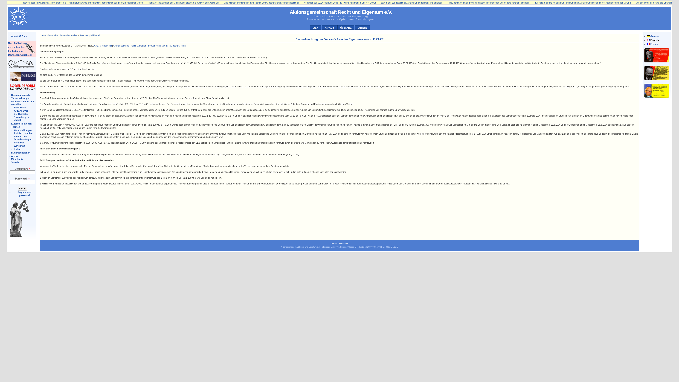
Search (15, 162)
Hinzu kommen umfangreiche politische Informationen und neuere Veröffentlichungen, (467, 3)
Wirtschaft (19, 145)
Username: (22, 168)
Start (315, 27)
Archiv (14, 156)
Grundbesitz (106, 46)
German (654, 36)
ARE (96, 46)
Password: (22, 178)
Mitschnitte (17, 159)
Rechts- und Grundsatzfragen (23, 138)
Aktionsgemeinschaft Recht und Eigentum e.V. (341, 12)
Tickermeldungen (20, 98)
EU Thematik (21, 114)
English (654, 40)
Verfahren (19, 142)
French (654, 44)
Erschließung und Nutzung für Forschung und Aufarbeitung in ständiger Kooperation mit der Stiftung (562, 3)
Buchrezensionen (20, 152)
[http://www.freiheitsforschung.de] (21, 68)
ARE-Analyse (21, 110)
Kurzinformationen (21, 123)
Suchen (362, 27)
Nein (183, 46)
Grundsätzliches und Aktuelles (62, 35)
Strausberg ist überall (89, 35)
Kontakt (329, 27)
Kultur (17, 149)
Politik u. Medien (23, 133)
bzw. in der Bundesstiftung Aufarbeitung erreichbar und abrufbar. (390, 3)
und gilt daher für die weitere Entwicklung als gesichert (641, 3)
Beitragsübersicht (20, 95)
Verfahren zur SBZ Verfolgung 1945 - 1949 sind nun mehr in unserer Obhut (319, 3)
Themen (15, 127)
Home (43, 35)
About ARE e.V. (19, 36)
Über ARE (346, 27)
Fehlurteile (20, 107)
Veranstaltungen (23, 130)
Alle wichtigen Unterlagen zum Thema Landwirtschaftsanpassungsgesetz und (240, 3)
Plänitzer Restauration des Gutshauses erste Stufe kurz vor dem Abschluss (162, 3)
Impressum (343, 244)
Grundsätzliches (121, 46)
